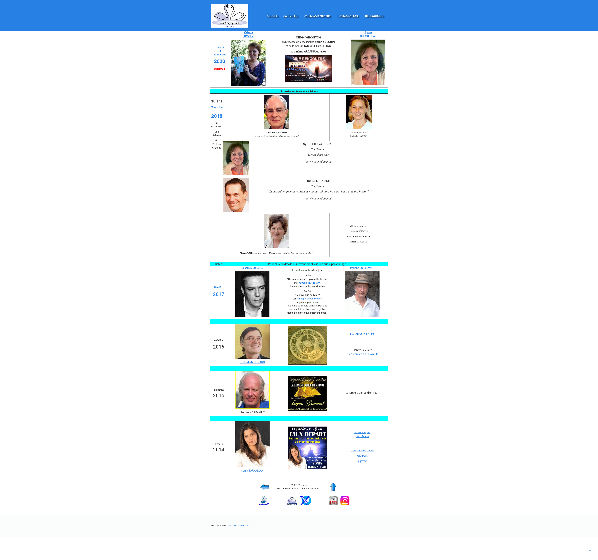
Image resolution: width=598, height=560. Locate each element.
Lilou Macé (362, 436)
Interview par (362, 432)
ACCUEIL (272, 16)
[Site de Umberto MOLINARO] (307, 345)
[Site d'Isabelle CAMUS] (359, 112)
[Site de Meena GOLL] (276, 230)
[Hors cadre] (368, 62)
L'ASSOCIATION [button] (348, 16)
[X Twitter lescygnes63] (305, 500)
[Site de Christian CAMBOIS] (276, 112)
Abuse (249, 525)
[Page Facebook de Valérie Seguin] (248, 62)
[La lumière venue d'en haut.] (252, 389)
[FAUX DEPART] (252, 444)
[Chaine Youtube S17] (307, 447)
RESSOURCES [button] (374, 16)
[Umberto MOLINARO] (252, 341)
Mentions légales (236, 525)
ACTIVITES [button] (290, 16)
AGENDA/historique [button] (317, 16)
